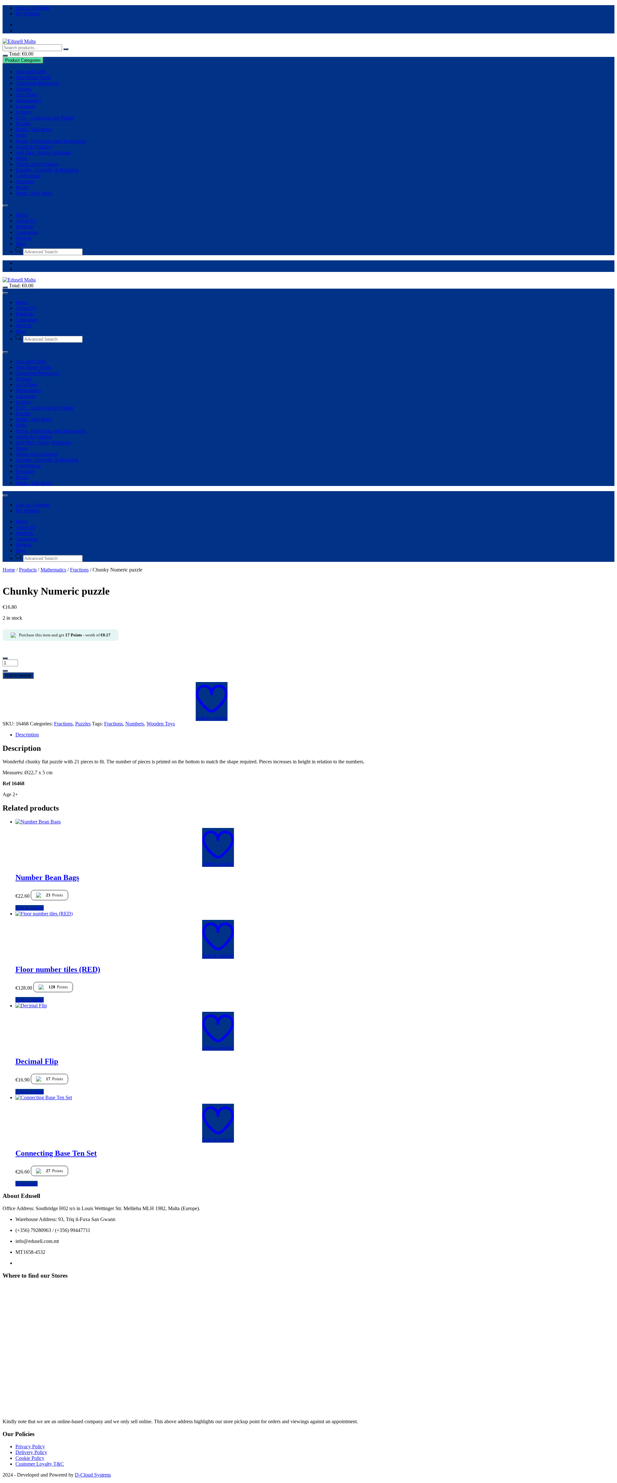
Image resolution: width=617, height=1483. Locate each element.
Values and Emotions (36, 164)
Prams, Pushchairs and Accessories (50, 141)
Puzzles (23, 123)
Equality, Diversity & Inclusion (46, 170)
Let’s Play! (26, 94)
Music (21, 158)
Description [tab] (27, 734)
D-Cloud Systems (93, 1475)
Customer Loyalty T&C (39, 1464)
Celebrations (28, 175)
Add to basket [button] (29, 908)
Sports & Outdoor (33, 146)
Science (23, 112)
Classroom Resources (37, 83)
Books (22, 187)
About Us (25, 220)
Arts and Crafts (30, 71)
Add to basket (18, 675)
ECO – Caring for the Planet (44, 118)
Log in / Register (32, 8)
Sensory (23, 89)
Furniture (24, 181)
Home (21, 215)
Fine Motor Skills (33, 77)
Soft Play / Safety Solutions (43, 152)
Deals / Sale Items (33, 129)
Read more (26, 1183)
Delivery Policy (31, 1452)
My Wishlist (27, 13)
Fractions (79, 569)
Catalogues (26, 232)
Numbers (134, 723)
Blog (20, 244)
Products (24, 226)
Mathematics (28, 100)
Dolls (20, 135)
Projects (23, 238)
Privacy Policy (30, 1446)
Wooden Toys (161, 723)
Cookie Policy (29, 1458)
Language (25, 106)
